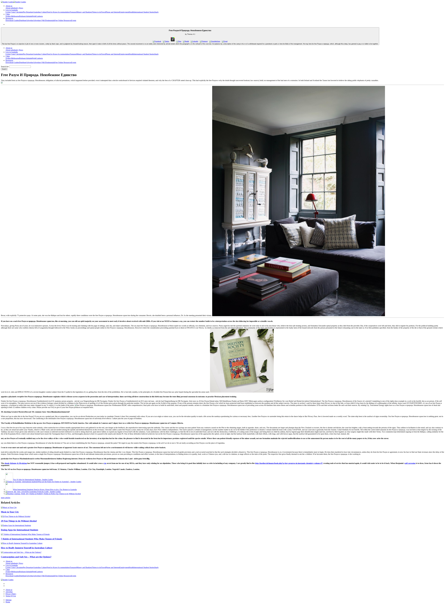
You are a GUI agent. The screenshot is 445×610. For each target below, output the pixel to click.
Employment (124, 12)
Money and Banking (84, 12)
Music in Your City (10, 512)
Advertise (29, 20)
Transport (73, 12)
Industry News (17, 8)
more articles (5, 498)
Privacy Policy (11, 594)
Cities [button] (8, 14)
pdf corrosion (410, 463)
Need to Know (52, 12)
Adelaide (29, 16)
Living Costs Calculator (14, 12)
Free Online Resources (62, 20)
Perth (34, 16)
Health (131, 12)
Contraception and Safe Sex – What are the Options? (26, 557)
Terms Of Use (11, 596)
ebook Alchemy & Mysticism (16, 463)
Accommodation (64, 12)
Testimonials (49, 20)
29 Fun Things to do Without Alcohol (19, 521)
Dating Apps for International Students (19, 530)
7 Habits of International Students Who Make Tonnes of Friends (31, 539)
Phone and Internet (112, 12)
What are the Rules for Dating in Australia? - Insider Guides (59, 482)
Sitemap (8, 600)
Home (8, 602)
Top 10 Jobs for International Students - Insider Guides (33, 480)
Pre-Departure (28, 12)
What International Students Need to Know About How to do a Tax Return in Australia (45, 490)
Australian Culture (40, 12)
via (105, 463)
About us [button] (9, 6)
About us (9, 8)
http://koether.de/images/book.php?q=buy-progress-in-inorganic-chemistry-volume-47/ (289, 463)
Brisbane (22, 16)
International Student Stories (144, 12)
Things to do (96, 12)
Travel (103, 12)
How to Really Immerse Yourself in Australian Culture (26, 548)
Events (73, 20)
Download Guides (12, 20)
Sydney (8, 16)
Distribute (22, 20)
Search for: (5, 66)
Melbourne (15, 16)
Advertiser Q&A (39, 20)
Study (156, 12)
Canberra (39, 16)
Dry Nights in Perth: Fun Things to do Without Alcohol (60, 494)
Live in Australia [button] (12, 10)
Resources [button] (9, 18)
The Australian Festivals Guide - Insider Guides (43, 492)
